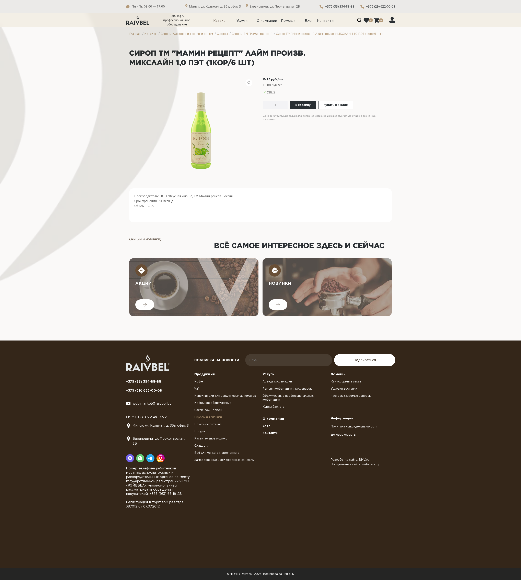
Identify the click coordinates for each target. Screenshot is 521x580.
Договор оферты (343, 434)
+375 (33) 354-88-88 (339, 6)
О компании (267, 21)
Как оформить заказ (346, 381)
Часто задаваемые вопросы (351, 395)
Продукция (204, 374)
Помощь (288, 21)
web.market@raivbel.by (151, 403)
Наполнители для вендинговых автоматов (225, 395)
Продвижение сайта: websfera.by (355, 464)
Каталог (220, 21)
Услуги (241, 21)
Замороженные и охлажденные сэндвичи (224, 459)
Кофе (198, 381)
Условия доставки (344, 388)
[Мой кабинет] (392, 20)
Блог (309, 21)
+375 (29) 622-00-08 (380, 6)
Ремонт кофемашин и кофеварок (287, 388)
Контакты (325, 21)
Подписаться (365, 360)
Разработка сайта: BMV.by (350, 459)
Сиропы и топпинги (208, 417)
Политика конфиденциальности (354, 426)
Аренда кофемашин (277, 381)
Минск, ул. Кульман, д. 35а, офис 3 (160, 425)
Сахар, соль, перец (208, 410)
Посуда (199, 431)
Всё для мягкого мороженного (217, 452)
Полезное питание (208, 424)
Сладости (201, 445)
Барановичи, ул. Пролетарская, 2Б (158, 441)
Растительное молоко (210, 438)
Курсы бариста (274, 406)
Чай (196, 388)
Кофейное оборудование (212, 402)
